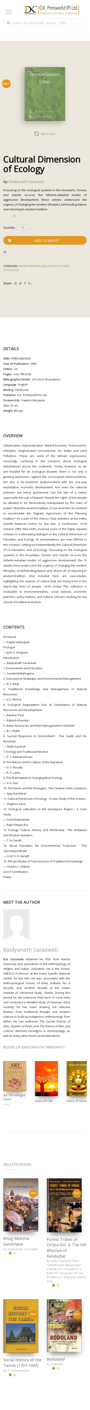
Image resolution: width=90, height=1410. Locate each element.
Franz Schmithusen (63, 1263)
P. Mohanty (68, 1277)
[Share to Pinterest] (15, 283)
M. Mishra (53, 1277)
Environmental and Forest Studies (44, 266)
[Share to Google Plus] (30, 283)
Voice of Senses (78, 1101)
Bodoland (56, 1358)
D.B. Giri (78, 1273)
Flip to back (48, 134)
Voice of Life (44, 1101)
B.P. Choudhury (68, 1269)
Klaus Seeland (61, 1261)
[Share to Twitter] (20, 283)
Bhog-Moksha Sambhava (16, 1241)
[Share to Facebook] (25, 283)
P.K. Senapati (63, 1273)
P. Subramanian (18, 1370)
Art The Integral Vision (14, 1097)
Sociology (11, 270)
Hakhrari (57, 1364)
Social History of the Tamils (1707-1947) (22, 1362)
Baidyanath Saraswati (26, 181)
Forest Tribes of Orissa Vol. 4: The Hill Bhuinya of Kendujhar (66, 1248)
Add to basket (47, 240)
